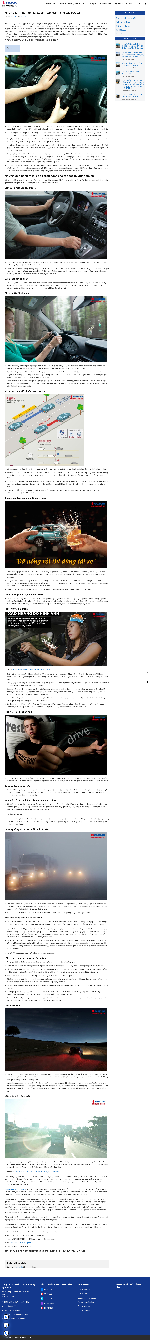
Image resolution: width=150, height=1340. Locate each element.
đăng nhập (18, 1267)
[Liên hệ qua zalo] (6, 1325)
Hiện (15, 48)
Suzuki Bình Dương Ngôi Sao (16, 1189)
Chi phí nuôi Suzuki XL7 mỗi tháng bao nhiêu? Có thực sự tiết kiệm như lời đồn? (133, 55)
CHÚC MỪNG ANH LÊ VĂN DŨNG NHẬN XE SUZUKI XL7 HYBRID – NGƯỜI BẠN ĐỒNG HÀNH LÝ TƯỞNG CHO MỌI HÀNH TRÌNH (133, 84)
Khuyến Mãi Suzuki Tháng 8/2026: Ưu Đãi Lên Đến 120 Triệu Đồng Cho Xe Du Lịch (132, 46)
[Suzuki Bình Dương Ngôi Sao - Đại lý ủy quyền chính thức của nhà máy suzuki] (12, 4)
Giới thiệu (61, 4)
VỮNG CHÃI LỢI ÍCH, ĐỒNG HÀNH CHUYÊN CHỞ (132, 64)
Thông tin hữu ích (123, 26)
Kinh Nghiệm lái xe (123, 22)
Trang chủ (50, 4)
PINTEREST (48, 1308)
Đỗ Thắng (24, 16)
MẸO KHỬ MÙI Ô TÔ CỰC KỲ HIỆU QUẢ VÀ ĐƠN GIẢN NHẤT (36, 1172)
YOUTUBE (48, 1294)
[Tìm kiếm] (145, 4)
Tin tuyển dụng (122, 34)
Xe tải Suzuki (105, 4)
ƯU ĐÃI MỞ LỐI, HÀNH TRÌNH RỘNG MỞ (130, 73)
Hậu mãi (118, 4)
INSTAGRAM (49, 1303)
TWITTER (48, 1298)
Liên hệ (138, 4)
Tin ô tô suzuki (121, 30)
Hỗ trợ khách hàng (76, 4)
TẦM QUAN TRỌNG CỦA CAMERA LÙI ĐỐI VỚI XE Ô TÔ (34, 669)
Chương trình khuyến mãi (126, 18)
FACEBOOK (48, 1289)
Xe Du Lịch (91, 4)
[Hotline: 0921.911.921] (6, 1333)
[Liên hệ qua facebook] (6, 1317)
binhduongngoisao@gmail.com (23, 1242)
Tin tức (128, 4)
